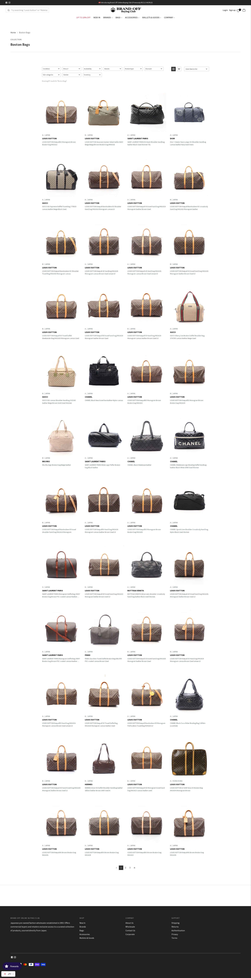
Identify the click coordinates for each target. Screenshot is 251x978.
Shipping (175, 923)
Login (225, 10)
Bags (118, 17)
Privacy (175, 934)
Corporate (130, 934)
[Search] (9, 10)
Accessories (131, 17)
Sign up (232, 10)
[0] (238, 10)
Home (13, 32)
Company (168, 17)
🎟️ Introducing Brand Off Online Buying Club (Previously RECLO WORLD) (125, 2)
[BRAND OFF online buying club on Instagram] (9, 3)
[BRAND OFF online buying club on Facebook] (6, 3)
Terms (174, 938)
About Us (129, 923)
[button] (51, 69)
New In (96, 17)
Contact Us (130, 930)
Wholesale (130, 926)
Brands (107, 17)
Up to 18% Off (83, 17)
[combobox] (29, 10)
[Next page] (134, 868)
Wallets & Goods (150, 17)
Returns (175, 926)
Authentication (178, 930)
